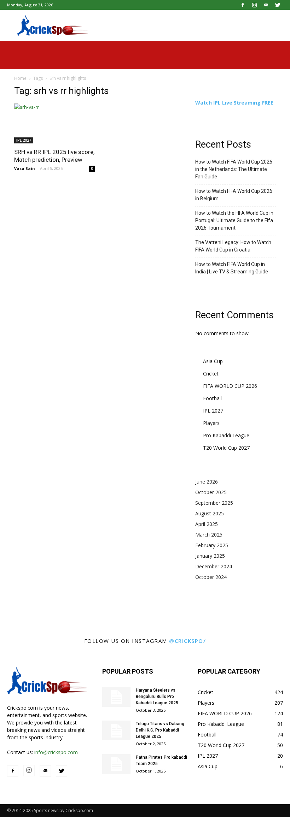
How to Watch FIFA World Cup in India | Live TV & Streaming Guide (231, 267)
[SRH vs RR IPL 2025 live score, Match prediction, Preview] (54, 123)
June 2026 (206, 481)
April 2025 (206, 524)
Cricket (211, 373)
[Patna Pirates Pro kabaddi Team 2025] (116, 764)
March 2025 (208, 534)
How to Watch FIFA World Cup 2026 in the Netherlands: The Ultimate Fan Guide (233, 169)
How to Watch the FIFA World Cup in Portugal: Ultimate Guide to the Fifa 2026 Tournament (234, 220)
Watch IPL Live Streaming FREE (234, 102)
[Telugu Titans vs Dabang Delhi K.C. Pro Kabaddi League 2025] (116, 730)
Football (212, 398)
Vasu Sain (24, 168)
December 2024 (213, 566)
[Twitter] (277, 5)
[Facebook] (242, 5)
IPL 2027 (23, 140)
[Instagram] (254, 5)
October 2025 (211, 492)
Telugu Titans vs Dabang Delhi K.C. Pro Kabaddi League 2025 (160, 730)
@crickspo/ (187, 640)
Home (20, 78)
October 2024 (211, 577)
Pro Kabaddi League (226, 435)
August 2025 (209, 513)
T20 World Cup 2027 (226, 447)
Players (211, 423)
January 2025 (210, 555)
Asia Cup (213, 361)
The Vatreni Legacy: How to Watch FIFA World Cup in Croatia (233, 246)
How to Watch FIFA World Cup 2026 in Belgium (233, 194)
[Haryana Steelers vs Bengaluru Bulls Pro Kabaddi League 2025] (116, 697)
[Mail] (266, 5)
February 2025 (211, 545)
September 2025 (214, 502)
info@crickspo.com (56, 752)
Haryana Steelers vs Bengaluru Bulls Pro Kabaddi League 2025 (157, 696)
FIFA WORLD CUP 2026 (230, 386)
